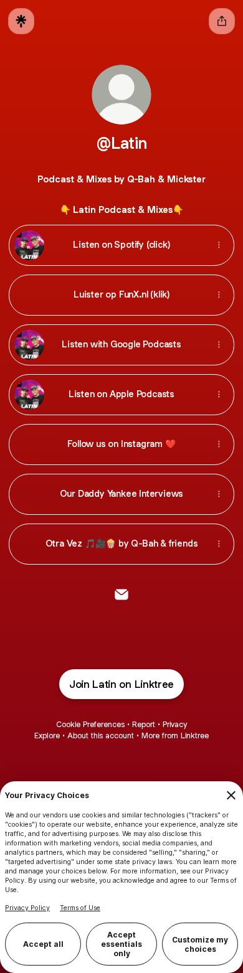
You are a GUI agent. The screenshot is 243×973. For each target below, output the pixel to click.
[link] (121, 594)
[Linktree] (21, 21)
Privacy (175, 724)
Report (143, 724)
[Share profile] (221, 21)
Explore (47, 735)
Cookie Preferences (90, 724)
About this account (100, 735)
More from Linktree (175, 735)
